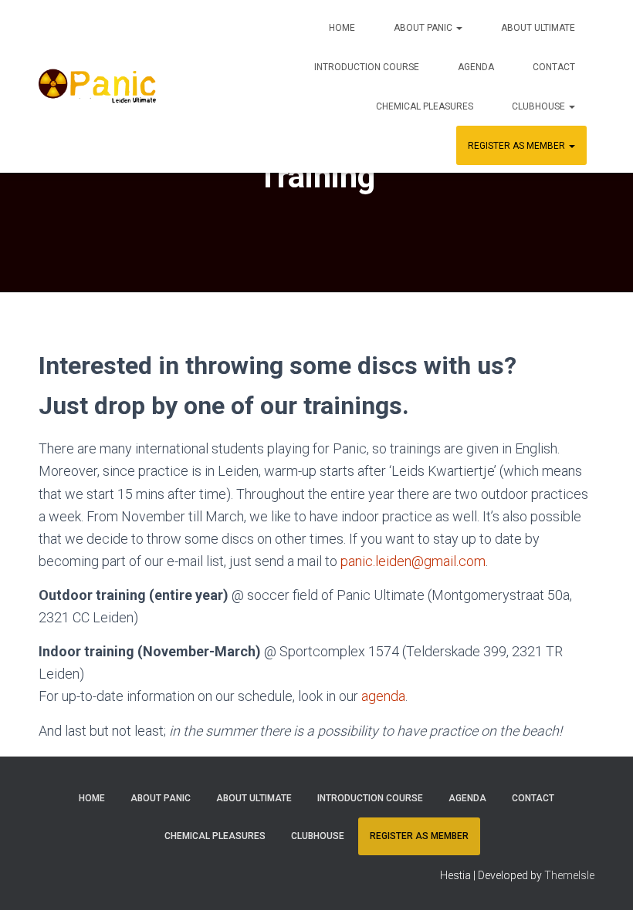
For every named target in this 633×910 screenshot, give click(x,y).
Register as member (517, 145)
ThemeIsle (569, 875)
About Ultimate (538, 27)
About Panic (424, 27)
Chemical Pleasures (424, 106)
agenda (383, 696)
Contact (554, 67)
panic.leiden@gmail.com (413, 561)
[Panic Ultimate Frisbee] (97, 86)
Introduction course (366, 67)
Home (342, 27)
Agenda (476, 67)
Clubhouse (539, 106)
